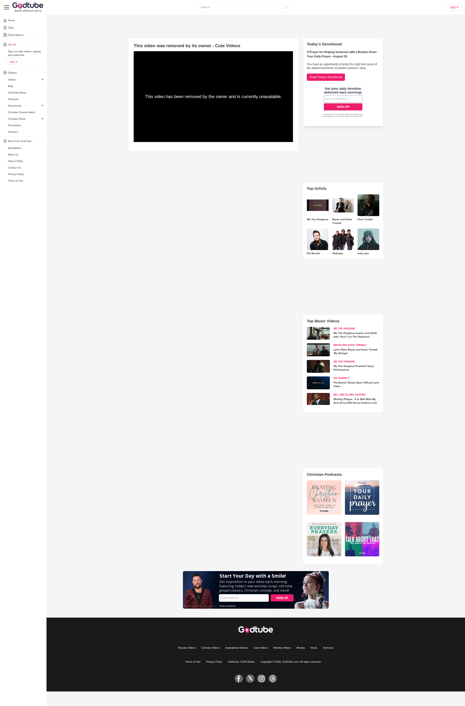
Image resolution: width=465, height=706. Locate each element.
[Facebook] (239, 678)
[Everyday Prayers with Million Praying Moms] (324, 539)
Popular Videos (186, 647)
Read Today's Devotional (326, 77)
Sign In (14, 61)
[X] (250, 678)
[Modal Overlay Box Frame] (343, 102)
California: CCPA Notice (241, 661)
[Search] (286, 7)
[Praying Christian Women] (324, 497)
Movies (301, 647)
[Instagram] (261, 678)
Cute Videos (261, 647)
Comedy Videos (210, 647)
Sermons (328, 647)
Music (314, 647)
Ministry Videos (282, 647)
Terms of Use (193, 661)
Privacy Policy (214, 661)
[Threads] (272, 678)
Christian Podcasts (324, 474)
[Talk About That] (362, 539)
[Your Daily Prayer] (362, 497)
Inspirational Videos (236, 647)
